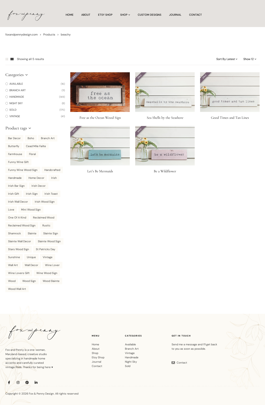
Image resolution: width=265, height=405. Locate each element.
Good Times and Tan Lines (230, 118)
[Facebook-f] (9, 382)
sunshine (14, 257)
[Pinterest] (27, 382)
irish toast (51, 194)
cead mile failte (36, 146)
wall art (13, 265)
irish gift (13, 194)
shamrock (14, 233)
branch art (48, 138)
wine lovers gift (19, 273)
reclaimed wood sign (22, 225)
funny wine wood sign (22, 170)
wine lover (52, 265)
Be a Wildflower (165, 171)
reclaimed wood (43, 217)
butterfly (13, 146)
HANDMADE (16, 97)
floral (32, 154)
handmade (15, 178)
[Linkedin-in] (36, 382)
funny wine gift (18, 162)
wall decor (31, 265)
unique (31, 257)
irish (54, 178)
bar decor (14, 138)
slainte (32, 233)
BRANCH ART (17, 90)
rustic (46, 225)
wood (12, 281)
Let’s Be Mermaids (100, 171)
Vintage (47, 257)
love (11, 209)
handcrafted (52, 170)
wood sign (29, 281)
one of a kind (17, 217)
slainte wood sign (49, 241)
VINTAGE (14, 116)
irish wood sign (45, 201)
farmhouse (15, 154)
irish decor (39, 186)
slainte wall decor (19, 241)
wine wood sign (46, 273)
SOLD (12, 110)
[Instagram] (18, 382)
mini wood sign (31, 209)
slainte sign (50, 233)
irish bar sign (16, 186)
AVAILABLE (16, 84)
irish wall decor (18, 201)
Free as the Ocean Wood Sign (100, 118)
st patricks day (45, 249)
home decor (36, 178)
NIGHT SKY (16, 103)
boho (31, 138)
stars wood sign (18, 249)
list (6, 59)
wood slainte (51, 281)
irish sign (32, 194)
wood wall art (17, 289)
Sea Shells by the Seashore (165, 118)
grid (12, 59)
